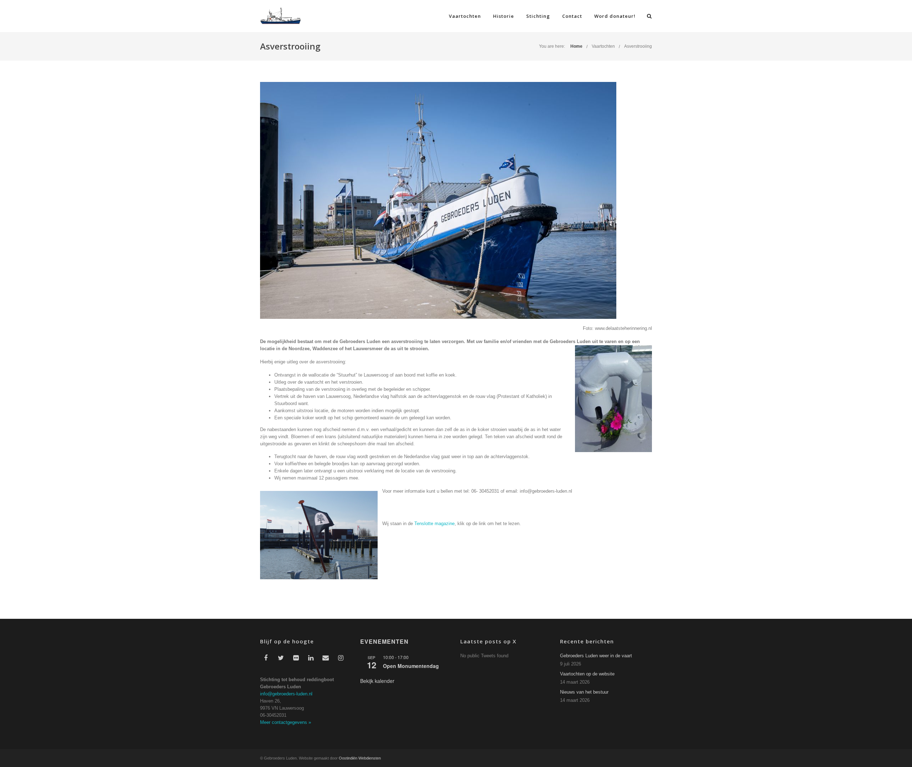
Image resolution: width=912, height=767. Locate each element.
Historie (503, 16)
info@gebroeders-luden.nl (286, 693)
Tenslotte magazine (434, 523)
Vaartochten (465, 16)
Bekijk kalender (377, 680)
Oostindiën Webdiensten (360, 758)
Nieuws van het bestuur (584, 692)
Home (576, 46)
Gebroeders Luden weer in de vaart (596, 655)
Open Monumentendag (411, 665)
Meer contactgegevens (285, 722)
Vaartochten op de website (587, 674)
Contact (572, 16)
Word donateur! (615, 16)
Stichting (538, 16)
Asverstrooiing (638, 46)
